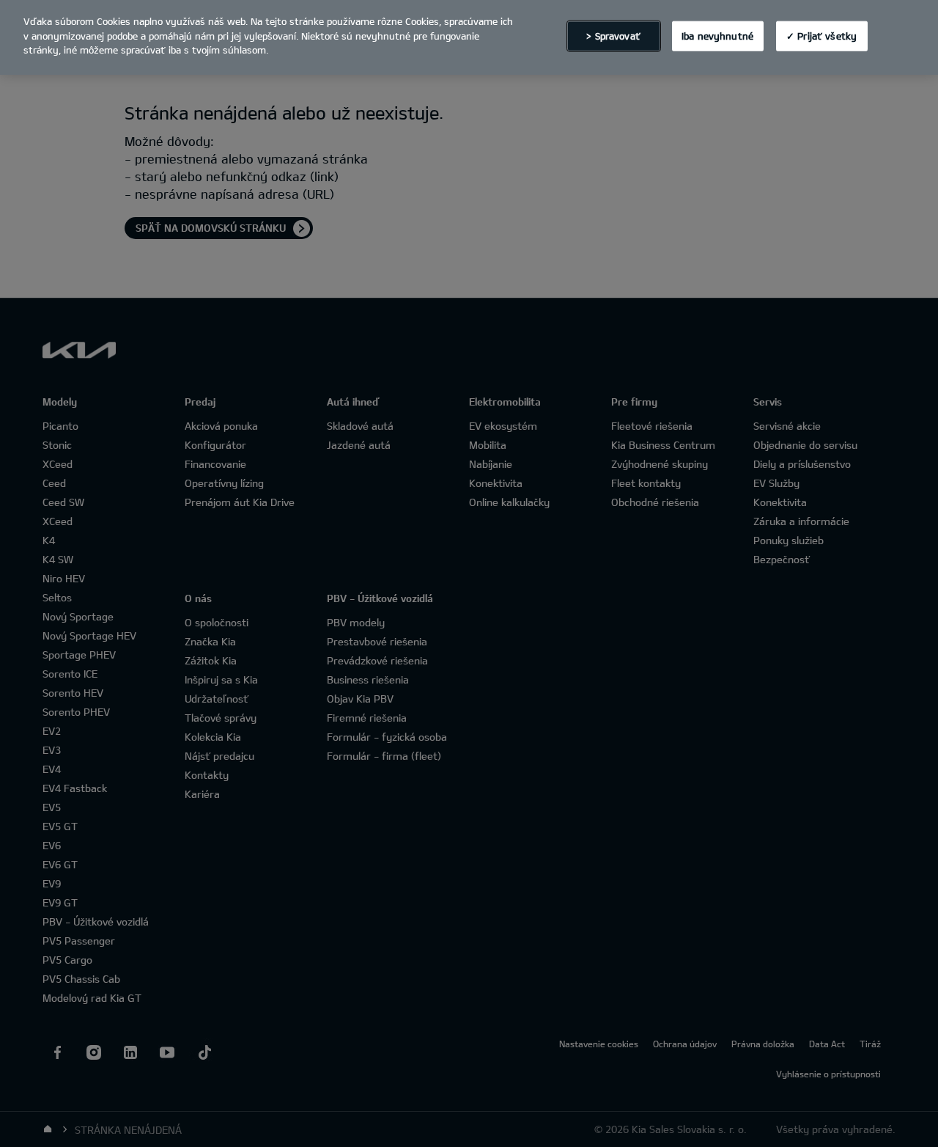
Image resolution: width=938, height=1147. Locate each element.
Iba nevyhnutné (717, 35)
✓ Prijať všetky (821, 35)
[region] (469, 37)
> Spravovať (613, 35)
